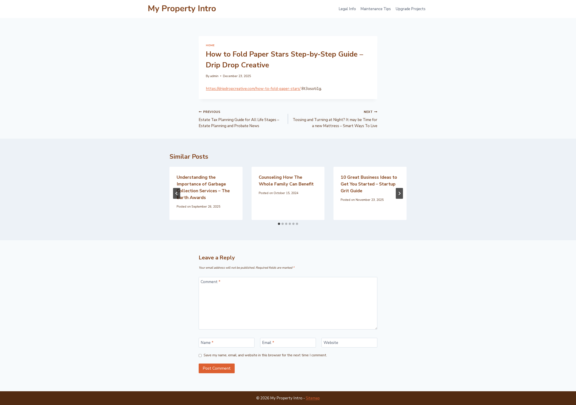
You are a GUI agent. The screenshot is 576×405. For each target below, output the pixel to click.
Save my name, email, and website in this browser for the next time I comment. (265, 355)
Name (207, 342)
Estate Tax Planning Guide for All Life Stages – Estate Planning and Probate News (239, 119)
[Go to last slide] (176, 193)
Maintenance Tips (375, 8)
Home (210, 45)
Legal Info (347, 8)
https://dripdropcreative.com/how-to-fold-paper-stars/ (253, 88)
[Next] (399, 193)
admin (214, 76)
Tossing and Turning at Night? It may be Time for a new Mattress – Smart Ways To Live (335, 119)
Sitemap (313, 398)
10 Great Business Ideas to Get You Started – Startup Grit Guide (369, 184)
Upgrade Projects (410, 8)
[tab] (279, 224)
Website (331, 342)
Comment (210, 281)
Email (268, 342)
